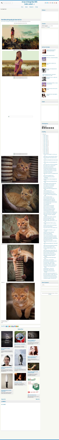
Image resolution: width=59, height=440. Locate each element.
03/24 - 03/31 (46, 144)
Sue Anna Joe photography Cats (48, 187)
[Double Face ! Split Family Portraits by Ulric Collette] (7, 360)
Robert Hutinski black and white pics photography (50, 164)
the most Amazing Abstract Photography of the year (32, 340)
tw (47, 3)
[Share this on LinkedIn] (15, 326)
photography (12, 21)
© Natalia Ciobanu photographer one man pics (50, 169)
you (56, 3)
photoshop (16, 21)
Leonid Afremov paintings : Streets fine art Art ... (50, 278)
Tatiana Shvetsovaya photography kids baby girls (50, 245)
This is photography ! (46, 204)
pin (51, 3)
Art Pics (4, 21)
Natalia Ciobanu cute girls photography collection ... (51, 156)
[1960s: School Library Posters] (33, 385)
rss (54, 3)
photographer (8, 21)
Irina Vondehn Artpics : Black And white (49, 262)
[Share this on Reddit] (16, 326)
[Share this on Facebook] (6, 326)
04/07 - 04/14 (46, 141)
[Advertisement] (22, 14)
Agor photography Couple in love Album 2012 (50, 183)
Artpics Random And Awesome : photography (50, 213)
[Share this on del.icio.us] (13, 326)
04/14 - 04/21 (46, 140)
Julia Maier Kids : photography (48, 233)
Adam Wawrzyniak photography (48, 226)
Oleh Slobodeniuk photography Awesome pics (50, 168)
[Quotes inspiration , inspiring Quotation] (7, 339)
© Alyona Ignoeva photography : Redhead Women (50, 238)
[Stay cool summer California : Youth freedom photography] (33, 366)
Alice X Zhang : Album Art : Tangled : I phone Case (50, 274)
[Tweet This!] (7, 326)
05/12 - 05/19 (46, 136)
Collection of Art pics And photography (49, 205)
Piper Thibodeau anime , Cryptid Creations (49, 165)
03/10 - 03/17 (46, 146)
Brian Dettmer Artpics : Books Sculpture (49, 219)
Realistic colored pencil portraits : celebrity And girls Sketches (33, 357)
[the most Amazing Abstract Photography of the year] (33, 335)
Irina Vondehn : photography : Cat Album (49, 263)
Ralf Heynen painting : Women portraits (49, 252)
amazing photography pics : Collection (49, 210)
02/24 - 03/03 (46, 149)
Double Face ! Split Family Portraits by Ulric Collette (6, 368)
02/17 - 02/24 (46, 150)
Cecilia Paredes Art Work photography (49, 184)
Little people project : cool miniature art (20, 344)
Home (2, 21)
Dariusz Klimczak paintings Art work (49, 175)
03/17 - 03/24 (46, 145)
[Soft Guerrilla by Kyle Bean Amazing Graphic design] (7, 381)
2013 (43, 134)
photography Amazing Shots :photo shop (49, 199)
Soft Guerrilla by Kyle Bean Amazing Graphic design (6, 391)
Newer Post (3, 399)
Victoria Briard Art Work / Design (48, 239)
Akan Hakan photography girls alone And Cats (50, 275)
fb (45, 3)
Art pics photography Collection (48, 196)
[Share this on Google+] (9, 326)
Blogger (50, 294)
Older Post (38, 399)
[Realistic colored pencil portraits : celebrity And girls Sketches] (33, 351)
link (53, 3)
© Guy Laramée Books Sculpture (48, 234)
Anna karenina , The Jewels (18, 382)
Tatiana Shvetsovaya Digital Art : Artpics (49, 246)
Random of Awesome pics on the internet (49, 208)
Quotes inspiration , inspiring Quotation (5, 349)
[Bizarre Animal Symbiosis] (20, 358)
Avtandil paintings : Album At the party (49, 269)
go (49, 3)
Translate (48, 27)
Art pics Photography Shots (47, 203)
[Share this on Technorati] (17, 326)
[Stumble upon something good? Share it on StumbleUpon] (10, 326)
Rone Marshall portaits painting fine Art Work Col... (50, 251)
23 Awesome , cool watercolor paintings (52, 57)
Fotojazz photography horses (48, 190)
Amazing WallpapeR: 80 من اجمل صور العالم (50, 193)
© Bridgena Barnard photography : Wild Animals (50, 237)
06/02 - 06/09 (46, 135)
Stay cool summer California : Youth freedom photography (33, 372)
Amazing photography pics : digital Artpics (49, 200)
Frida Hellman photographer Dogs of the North (50, 170)
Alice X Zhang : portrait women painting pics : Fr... (50, 273)
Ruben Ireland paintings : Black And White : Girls (50, 250)
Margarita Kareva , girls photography (49, 259)
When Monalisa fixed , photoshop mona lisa (48, 55)
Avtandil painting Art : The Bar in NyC (49, 268)
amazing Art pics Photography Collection (49, 209)
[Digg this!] (12, 326)
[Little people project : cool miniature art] (20, 337)
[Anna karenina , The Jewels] (20, 376)
